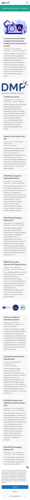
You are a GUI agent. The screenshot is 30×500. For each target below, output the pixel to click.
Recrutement (7, 181)
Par (16, 49)
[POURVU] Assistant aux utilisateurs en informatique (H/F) (14, 402)
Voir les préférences (15, 496)
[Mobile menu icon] (27, 2)
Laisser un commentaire (18, 51)
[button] (27, 467)
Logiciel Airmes (8, 100)
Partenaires (7, 49)
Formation (6, 267)
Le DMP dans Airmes (11, 97)
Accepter (15, 487)
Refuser (15, 491)
